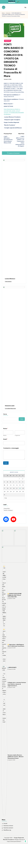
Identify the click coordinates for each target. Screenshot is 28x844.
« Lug (5, 497)
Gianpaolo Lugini (9, 405)
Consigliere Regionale (10, 408)
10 (4, 485)
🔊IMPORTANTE (12, 667)
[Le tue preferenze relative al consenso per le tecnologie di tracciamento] (25, 841)
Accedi (5, 823)
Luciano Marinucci (10, 278)
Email (5, 439)
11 (7, 485)
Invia (5, 463)
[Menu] (25, 7)
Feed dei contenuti (8, 825)
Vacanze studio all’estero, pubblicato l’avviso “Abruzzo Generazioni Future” (15, 756)
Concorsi (7, 40)
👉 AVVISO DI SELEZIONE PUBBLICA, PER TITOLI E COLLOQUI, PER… (14, 595)
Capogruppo (8, 281)
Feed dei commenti (8, 828)
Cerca (5, 414)
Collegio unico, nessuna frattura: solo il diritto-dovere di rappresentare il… (17, 684)
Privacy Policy (7, 508)
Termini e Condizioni (8, 510)
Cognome (17, 435)
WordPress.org (7, 830)
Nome (4, 435)
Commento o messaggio (11, 448)
